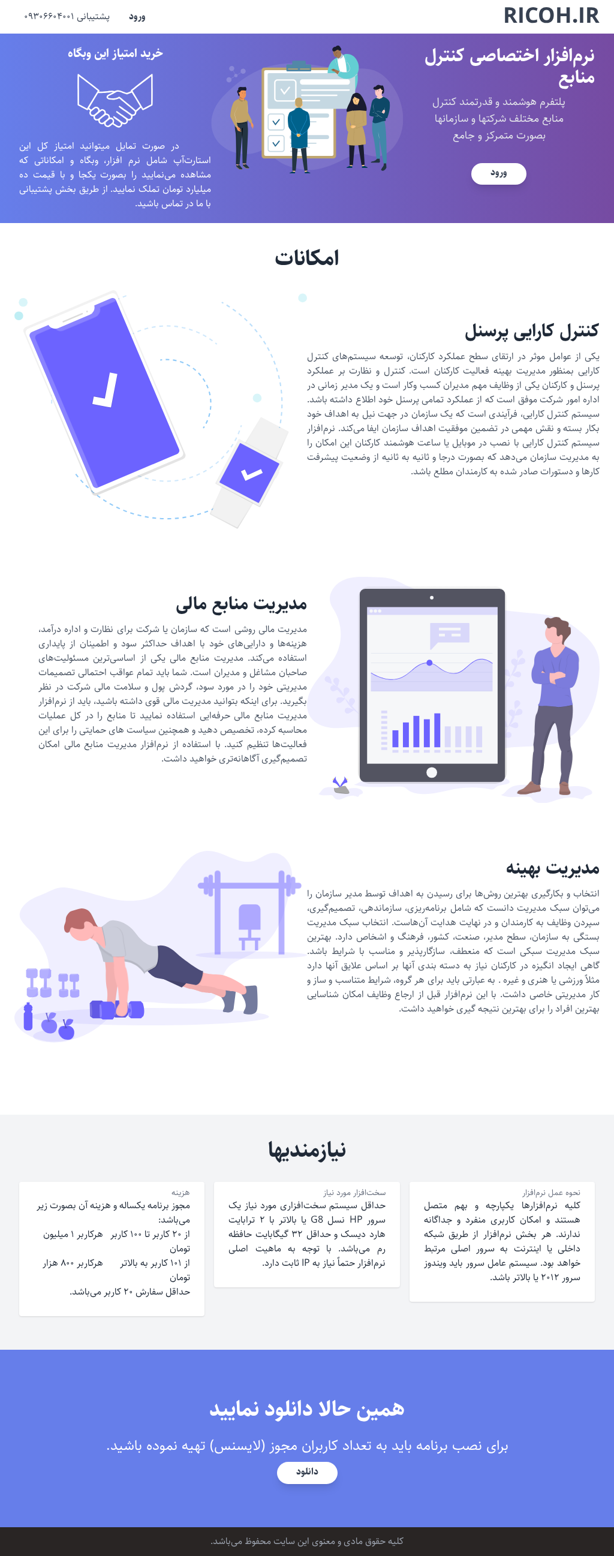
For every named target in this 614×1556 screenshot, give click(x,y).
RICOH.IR (551, 17)
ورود (137, 16)
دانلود (307, 1471)
